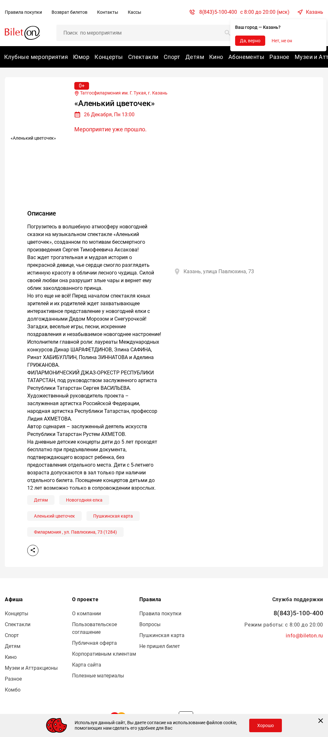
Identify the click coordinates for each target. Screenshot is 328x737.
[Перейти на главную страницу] (22, 32)
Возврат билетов (69, 12)
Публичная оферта (94, 643)
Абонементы (246, 56)
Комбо (12, 690)
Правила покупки (23, 12)
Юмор (81, 56)
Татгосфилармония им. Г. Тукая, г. (123, 92)
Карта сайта (86, 665)
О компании (86, 613)
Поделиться (32, 550)
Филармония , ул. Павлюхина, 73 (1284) (75, 532)
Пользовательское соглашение (94, 628)
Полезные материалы (98, 676)
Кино (216, 56)
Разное (279, 56)
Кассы (134, 12)
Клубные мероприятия (36, 56)
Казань (314, 12)
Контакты (107, 12)
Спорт (172, 56)
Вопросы (149, 624)
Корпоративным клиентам (104, 654)
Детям (194, 56)
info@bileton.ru (304, 636)
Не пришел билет (159, 646)
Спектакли (143, 56)
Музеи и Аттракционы (31, 668)
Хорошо (265, 725)
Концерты (108, 56)
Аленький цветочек (54, 516)
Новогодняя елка (84, 500)
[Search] (228, 32)
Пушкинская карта (113, 516)
